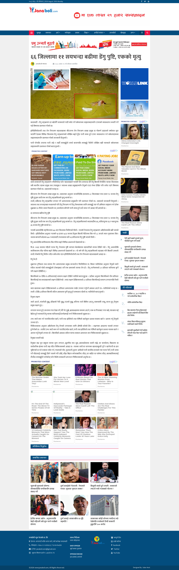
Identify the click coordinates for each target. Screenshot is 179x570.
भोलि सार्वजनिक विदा (134, 302)
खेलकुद (123, 32)
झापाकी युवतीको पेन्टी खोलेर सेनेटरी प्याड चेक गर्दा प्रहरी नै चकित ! (137, 333)
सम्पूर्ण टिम (117, 537)
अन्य (132, 32)
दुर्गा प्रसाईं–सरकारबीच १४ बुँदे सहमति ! (71, 520)
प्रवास (77, 32)
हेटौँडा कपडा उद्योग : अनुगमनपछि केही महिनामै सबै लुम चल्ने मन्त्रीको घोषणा (44, 521)
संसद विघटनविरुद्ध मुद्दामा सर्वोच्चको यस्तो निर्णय (136, 323)
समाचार (48, 32)
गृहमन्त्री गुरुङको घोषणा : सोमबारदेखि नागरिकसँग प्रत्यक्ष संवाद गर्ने (42, 488)
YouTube (116, 552)
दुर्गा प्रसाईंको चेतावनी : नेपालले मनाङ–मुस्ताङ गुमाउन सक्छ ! (72, 487)
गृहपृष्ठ (39, 32)
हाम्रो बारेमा (117, 541)
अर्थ (57, 32)
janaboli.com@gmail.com (46, 549)
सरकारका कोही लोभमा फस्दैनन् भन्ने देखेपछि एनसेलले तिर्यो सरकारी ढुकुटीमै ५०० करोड (104, 521)
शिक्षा (86, 32)
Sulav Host (146, 567)
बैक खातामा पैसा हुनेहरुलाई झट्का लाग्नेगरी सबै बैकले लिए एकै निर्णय (137, 313)
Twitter (117, 549)
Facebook (116, 545)
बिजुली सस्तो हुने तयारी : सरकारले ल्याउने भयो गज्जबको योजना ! (104, 487)
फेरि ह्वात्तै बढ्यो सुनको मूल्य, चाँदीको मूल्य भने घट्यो (134, 240)
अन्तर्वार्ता (112, 32)
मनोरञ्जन (67, 32)
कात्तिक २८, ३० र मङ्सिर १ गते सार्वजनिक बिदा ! (136, 295)
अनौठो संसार (98, 32)
